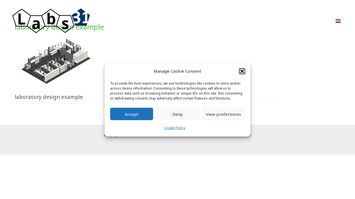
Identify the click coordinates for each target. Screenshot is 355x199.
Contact (316, 21)
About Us (267, 21)
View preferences (223, 114)
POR (243, 21)
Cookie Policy (174, 127)
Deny (178, 114)
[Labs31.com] (51, 20)
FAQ (293, 21)
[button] (242, 71)
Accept (131, 114)
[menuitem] (338, 21)
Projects (219, 21)
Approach (189, 21)
